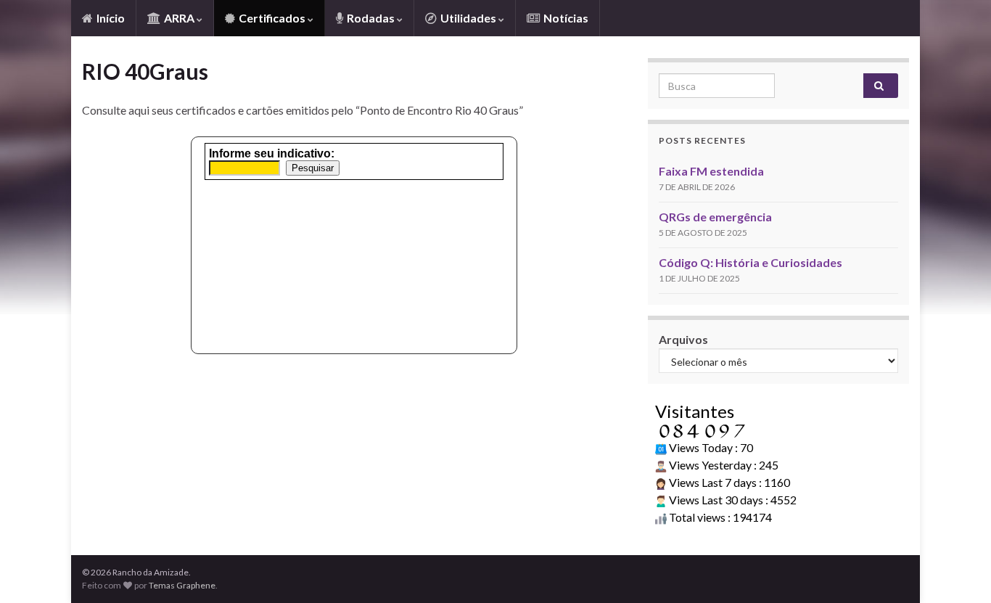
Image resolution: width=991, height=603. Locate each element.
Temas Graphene (182, 585)
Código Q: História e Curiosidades (750, 262)
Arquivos (683, 339)
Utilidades (468, 18)
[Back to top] (958, 570)
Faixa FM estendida (711, 171)
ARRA (179, 18)
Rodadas (371, 18)
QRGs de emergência (715, 216)
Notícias (564, 18)
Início (109, 18)
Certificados (272, 18)
